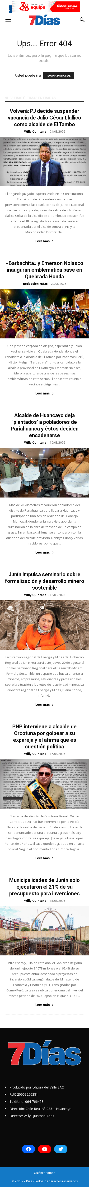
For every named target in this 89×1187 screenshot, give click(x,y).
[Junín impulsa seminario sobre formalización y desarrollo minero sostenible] (44, 625)
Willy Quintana (35, 132)
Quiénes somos (44, 1173)
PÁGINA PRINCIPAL (58, 75)
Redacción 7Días (35, 284)
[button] (8, 19)
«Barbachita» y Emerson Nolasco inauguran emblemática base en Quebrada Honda (44, 270)
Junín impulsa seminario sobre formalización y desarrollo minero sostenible (44, 581)
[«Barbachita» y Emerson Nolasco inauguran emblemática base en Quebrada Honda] (44, 313)
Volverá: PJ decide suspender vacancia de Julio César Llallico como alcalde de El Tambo (44, 117)
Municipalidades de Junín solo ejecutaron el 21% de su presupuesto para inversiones (44, 887)
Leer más (42, 241)
